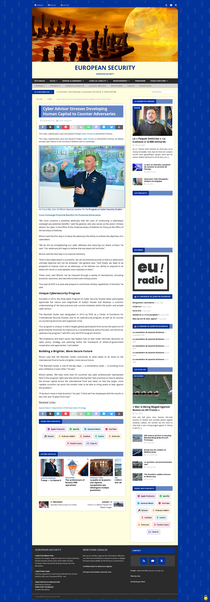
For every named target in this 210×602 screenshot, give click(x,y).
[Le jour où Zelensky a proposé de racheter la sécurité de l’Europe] (137, 167)
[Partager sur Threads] (119, 127)
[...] (168, 157)
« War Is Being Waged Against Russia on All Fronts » (151, 408)
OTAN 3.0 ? (137, 306)
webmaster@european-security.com (150, 570)
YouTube (112, 429)
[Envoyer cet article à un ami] (73, 127)
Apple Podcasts (58, 429)
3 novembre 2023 (151, 455)
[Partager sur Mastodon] (96, 127)
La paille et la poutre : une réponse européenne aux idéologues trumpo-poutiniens (100, 485)
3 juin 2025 (149, 184)
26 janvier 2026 (151, 172)
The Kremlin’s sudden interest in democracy (157, 475)
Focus (52, 81)
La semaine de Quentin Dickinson (152, 326)
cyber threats (87, 134)
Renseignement (120, 81)
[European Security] (105, 60)
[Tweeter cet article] (50, 127)
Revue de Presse (117, 86)
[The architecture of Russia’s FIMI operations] (76, 467)
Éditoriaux (40, 81)
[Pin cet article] (66, 127)
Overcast (116, 436)
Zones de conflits (97, 81)
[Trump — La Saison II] (52, 467)
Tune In (93, 443)
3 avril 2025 (149, 479)
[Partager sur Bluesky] (111, 127)
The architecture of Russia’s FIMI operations (75, 482)
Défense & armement (72, 81)
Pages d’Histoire (158, 81)
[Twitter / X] (176, 5)
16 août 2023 (150, 443)
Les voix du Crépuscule (97, 86)
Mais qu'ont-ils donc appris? (145, 319)
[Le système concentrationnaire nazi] (137, 464)
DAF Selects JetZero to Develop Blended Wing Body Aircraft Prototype (157, 437)
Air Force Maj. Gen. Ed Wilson (52, 209)
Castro (101, 436)
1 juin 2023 (138, 413)
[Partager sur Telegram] (104, 127)
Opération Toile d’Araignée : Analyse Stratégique (156, 180)
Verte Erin (137, 311)
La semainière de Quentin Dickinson (148, 332)
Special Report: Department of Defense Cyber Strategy (62, 408)
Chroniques (54, 86)
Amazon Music (94, 429)
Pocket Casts (76, 443)
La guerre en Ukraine (144, 101)
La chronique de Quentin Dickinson (153, 296)
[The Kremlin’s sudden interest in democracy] (137, 477)
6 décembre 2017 (48, 120)
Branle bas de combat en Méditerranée (155, 451)
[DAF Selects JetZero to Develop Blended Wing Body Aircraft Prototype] (137, 438)
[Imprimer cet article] (81, 127)
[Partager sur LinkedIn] (58, 127)
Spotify (76, 429)
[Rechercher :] (163, 92)
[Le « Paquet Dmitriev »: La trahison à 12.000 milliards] (153, 121)
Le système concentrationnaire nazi (158, 463)
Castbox (86, 436)
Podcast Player (145, 86)
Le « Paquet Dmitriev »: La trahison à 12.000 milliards (149, 140)
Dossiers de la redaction (75, 86)
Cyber (61, 120)
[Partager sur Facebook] (43, 127)
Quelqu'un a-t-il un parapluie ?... (147, 315)
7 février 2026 (140, 145)
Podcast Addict (68, 436)
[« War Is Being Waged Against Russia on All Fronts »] (153, 389)
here (84, 141)
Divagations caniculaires (143, 302)
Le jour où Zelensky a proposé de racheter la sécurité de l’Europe (157, 167)
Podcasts (131, 86)
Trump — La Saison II (51, 480)
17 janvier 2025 (151, 467)
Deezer (51, 436)
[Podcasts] (166, 5)
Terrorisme (140, 81)
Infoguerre (68, 120)
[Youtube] (171, 5)
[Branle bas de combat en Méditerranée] (137, 452)
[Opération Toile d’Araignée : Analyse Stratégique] (137, 181)
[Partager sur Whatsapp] (88, 127)
